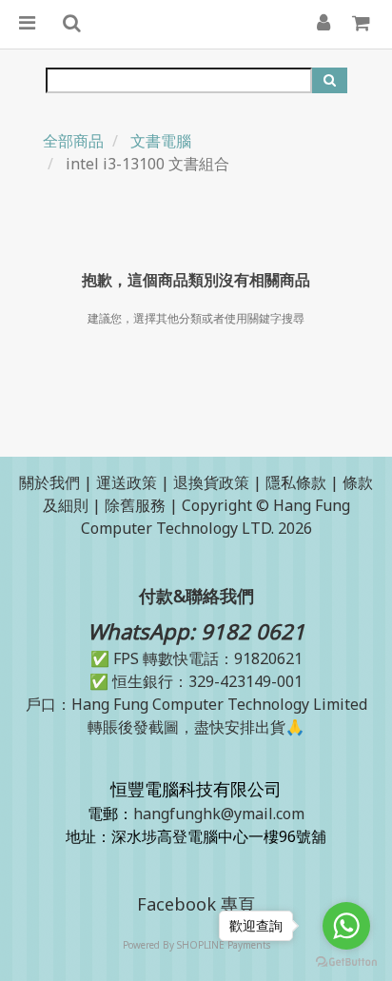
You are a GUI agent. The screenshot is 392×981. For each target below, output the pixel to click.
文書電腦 (160, 140)
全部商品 (73, 140)
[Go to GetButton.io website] (346, 962)
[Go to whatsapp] (346, 926)
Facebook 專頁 (196, 904)
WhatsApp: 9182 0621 (196, 631)
